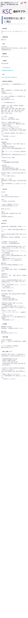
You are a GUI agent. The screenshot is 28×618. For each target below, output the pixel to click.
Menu (25, 1)
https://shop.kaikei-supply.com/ (9, 77)
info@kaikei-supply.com (7, 70)
